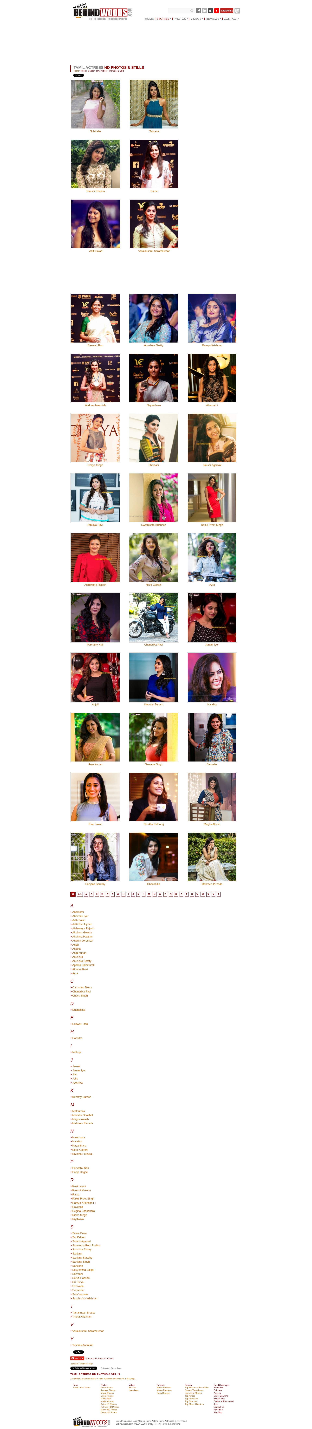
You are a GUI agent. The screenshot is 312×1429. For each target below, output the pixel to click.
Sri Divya (78, 1282)
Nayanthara (154, 405)
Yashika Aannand (82, 1345)
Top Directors (191, 1401)
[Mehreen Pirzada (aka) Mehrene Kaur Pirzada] (212, 852)
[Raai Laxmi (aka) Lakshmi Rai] (95, 792)
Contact (231, 19)
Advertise (218, 1410)
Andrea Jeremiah (95, 405)
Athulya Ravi (95, 524)
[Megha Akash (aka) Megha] (212, 792)
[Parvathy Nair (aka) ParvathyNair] (95, 613)
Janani (76, 1066)
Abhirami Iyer (80, 916)
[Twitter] (204, 10)
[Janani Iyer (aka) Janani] (212, 613)
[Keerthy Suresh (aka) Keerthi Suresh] (153, 672)
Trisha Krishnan (81, 1316)
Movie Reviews (164, 1387)
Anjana (76, 948)
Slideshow (218, 1387)
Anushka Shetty (153, 345)
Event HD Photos (109, 1412)
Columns (218, 1390)
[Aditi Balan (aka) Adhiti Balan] (95, 219)
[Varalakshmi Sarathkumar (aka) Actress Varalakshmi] (154, 219)
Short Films (219, 1398)
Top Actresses (191, 1398)
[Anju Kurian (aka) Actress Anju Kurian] (95, 732)
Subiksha (95, 131)
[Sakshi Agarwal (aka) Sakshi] (212, 433)
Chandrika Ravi (153, 644)
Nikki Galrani (154, 584)
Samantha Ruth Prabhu (86, 1245)
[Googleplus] (210, 10)
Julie (75, 1078)
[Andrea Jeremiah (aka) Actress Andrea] (95, 373)
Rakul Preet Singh (212, 524)
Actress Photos (108, 1390)
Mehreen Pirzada (212, 884)
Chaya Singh (95, 465)
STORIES (162, 19)
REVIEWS (212, 19)
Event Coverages (221, 1385)
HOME (149, 19)
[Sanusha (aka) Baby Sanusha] (212, 732)
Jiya (74, 1074)
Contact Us (219, 1407)
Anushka (77, 956)
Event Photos (107, 1396)
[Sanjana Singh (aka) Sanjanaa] (153, 732)
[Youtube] (216, 10)
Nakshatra (78, 1137)
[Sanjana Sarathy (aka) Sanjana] (95, 852)
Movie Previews (164, 1390)
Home (76, 71)
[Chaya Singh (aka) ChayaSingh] (95, 433)
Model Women (107, 1401)
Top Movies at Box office (196, 1387)
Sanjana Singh (153, 764)
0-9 (80, 894)
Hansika (77, 1038)
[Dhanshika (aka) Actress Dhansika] (153, 852)
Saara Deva (79, 1233)
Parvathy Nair (95, 644)
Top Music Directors (194, 1404)
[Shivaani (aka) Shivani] (153, 433)
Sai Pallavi (78, 1237)
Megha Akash (212, 824)
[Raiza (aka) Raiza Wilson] (154, 159)
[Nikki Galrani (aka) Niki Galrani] (153, 553)
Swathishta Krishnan (153, 524)
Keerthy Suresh (153, 704)
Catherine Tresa (82, 987)
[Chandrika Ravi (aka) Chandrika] (153, 613)
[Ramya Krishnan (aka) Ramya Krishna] (212, 313)
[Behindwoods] (92, 1428)
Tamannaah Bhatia (83, 1312)
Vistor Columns (221, 1396)
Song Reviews (163, 1393)
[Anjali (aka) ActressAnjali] (95, 672)
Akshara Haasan (82, 936)
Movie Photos (107, 1393)
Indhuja (76, 1052)
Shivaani (154, 465)
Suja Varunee (80, 1294)
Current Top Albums (194, 1390)
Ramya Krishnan (212, 345)
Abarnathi (212, 405)
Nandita (212, 704)
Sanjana (154, 131)
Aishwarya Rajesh (95, 584)
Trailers (132, 1387)
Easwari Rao (95, 345)
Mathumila (78, 1111)
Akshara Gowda (82, 932)
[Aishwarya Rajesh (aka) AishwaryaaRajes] (95, 553)
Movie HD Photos (109, 1410)
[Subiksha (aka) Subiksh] (95, 99)
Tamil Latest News (81, 1387)
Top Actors (190, 1396)
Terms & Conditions (171, 1424)
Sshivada (78, 1286)
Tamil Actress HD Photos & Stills (110, 71)
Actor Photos (107, 1387)
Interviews (133, 1390)
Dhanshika (153, 884)
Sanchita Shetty (81, 1249)
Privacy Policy (153, 1424)
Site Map (218, 1412)
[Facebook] (198, 10)
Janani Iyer (212, 644)
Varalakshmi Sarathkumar (154, 251)
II (95, 1203)
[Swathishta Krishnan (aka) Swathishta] (153, 493)
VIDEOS (196, 19)
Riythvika (78, 1219)
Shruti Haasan (81, 1278)
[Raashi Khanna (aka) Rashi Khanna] (95, 159)
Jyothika (77, 1082)
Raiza (153, 191)
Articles (217, 1393)
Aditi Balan (95, 251)
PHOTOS (180, 19)
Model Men (106, 1398)
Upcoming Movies (193, 1393)
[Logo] (103, 11)
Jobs (216, 1404)
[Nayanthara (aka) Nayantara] (153, 373)
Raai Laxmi (95, 824)
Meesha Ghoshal (82, 1115)
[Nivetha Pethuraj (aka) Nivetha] (153, 792)
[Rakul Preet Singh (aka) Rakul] (212, 493)
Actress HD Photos (110, 1407)
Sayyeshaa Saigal (83, 1269)
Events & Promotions (224, 1401)
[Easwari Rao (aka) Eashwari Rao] (95, 313)
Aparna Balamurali (83, 965)
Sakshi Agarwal (212, 465)
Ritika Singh (79, 1215)
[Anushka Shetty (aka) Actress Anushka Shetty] (153, 313)
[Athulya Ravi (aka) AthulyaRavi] (95, 493)
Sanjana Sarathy (95, 884)
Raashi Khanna (95, 191)
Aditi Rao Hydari (82, 924)
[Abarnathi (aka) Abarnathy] (212, 373)
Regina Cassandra (83, 1211)
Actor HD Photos (109, 1404)
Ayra (212, 584)
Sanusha (212, 764)
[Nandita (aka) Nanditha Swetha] (212, 672)
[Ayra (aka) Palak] (212, 553)
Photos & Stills (87, 71)
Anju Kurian (95, 764)
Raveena (77, 1206)
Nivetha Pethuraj (154, 824)
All (73, 894)
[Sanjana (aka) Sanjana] (154, 99)
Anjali (95, 704)
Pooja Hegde (80, 1172)
